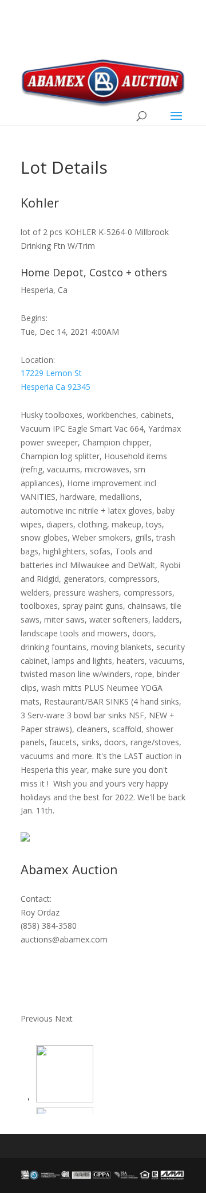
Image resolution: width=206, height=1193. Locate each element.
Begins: (34, 317)
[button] (38, 1018)
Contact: (36, 898)
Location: (38, 359)
